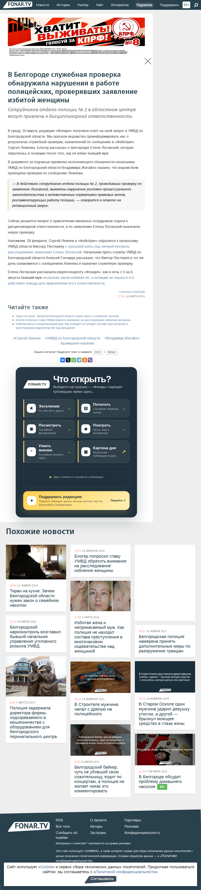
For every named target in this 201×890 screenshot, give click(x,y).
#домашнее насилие (77, 343)
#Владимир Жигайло (122, 338)
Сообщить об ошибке (66, 835)
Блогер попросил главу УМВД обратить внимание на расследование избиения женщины (73, 320)
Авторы (96, 826)
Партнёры (132, 820)
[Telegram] (79, 360)
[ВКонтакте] (62, 360)
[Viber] (90, 360)
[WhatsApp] (73, 360)
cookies (92, 850)
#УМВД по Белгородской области (72, 338)
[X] (68, 360)
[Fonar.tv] (17, 5)
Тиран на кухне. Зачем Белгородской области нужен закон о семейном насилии (67, 316)
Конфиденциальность (142, 832)
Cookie (46, 866)
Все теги (63, 826)
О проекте (98, 820)
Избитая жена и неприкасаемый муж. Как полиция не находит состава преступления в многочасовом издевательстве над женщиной (72, 326)
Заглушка (98, 832)
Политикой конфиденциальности (125, 871)
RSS (59, 820)
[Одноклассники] (84, 360)
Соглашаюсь (101, 878)
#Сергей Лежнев (27, 338)
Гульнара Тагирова (132, 292)
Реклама (131, 826)
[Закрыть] (148, 61)
